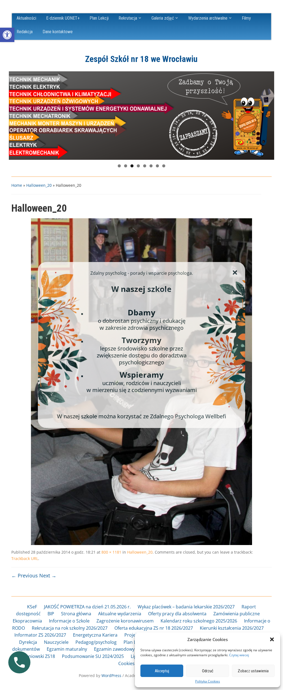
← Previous (24, 575)
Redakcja (25, 31)
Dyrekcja (28, 642)
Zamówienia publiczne (236, 614)
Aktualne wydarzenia (119, 614)
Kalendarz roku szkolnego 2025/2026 (199, 621)
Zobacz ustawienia (253, 670)
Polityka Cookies (207, 681)
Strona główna (76, 614)
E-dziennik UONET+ (63, 18)
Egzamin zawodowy (114, 649)
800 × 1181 (111, 552)
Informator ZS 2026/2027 (40, 635)
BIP (51, 614)
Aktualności (26, 18)
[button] (7, 35)
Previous (16, 114)
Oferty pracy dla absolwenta (177, 614)
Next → (47, 575)
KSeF (32, 607)
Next (267, 114)
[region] (141, 115)
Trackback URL (24, 558)
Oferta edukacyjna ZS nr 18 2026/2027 (153, 628)
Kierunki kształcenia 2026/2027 (232, 628)
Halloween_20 (39, 185)
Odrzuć (207, 670)
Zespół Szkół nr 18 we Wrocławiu (141, 59)
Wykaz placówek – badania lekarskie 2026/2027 (186, 607)
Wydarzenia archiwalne (207, 18)
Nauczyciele (56, 642)
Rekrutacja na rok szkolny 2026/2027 (70, 628)
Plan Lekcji (99, 18)
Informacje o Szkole (69, 621)
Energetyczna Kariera (95, 635)
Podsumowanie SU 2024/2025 (93, 656)
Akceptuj (162, 670)
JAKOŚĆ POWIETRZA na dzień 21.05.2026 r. (87, 607)
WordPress (111, 675)
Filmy (246, 18)
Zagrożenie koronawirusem (125, 621)
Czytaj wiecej (239, 655)
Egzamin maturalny (67, 649)
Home (16, 185)
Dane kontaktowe (58, 31)
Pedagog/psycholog (96, 642)
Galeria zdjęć (162, 18)
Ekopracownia (27, 621)
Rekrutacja (128, 18)
